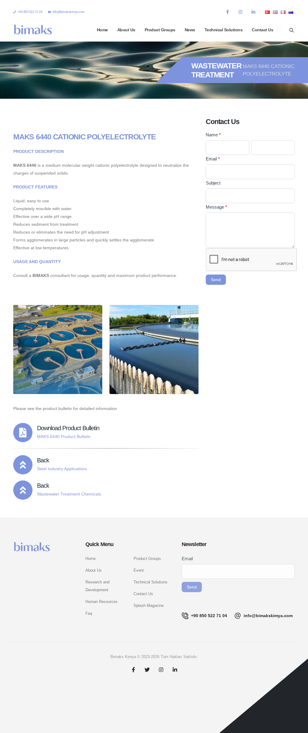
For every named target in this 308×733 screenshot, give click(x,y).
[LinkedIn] (253, 11)
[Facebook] (227, 11)
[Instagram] (240, 11)
